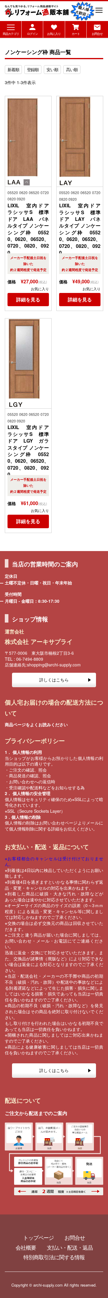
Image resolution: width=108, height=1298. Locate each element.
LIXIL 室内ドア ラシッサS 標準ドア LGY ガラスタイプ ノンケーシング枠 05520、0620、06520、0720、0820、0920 (28, 451)
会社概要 (26, 1247)
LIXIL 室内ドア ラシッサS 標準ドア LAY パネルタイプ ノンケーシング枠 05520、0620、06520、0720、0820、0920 (79, 229)
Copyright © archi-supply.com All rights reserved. (54, 1285)
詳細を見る (28, 299)
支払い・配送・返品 (70, 1247)
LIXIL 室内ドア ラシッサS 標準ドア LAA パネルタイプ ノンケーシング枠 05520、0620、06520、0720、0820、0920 (28, 229)
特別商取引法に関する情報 (54, 1257)
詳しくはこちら (54, 680)
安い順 (52, 69)
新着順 (13, 69)
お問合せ (74, 1237)
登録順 (33, 69)
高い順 (72, 69)
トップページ (38, 1237)
